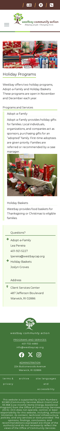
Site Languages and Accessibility (46, 383)
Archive (24, 378)
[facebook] (22, 356)
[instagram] (39, 356)
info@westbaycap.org (30, 347)
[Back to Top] (30, 323)
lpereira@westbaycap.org (27, 256)
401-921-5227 (19, 251)
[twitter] (30, 356)
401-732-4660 (30, 343)
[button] (29, 5)
